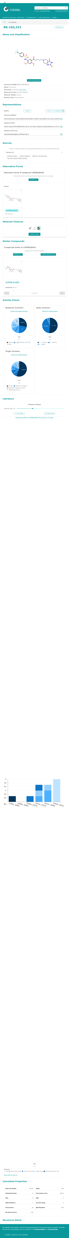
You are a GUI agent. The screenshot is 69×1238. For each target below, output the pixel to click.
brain (48, 11)
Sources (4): (10, 152)
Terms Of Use (53, 1229)
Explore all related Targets (19, 354)
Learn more (22, 89)
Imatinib (42, 11)
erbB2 (45, 11)
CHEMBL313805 (12, 282)
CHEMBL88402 (11, 210)
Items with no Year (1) (11, 1175)
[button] (12, 22)
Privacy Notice (40, 1229)
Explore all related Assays (50, 311)
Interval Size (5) (9, 408)
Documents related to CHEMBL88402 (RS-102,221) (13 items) (35, 417)
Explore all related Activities (19, 311)
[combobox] (51, 8)
